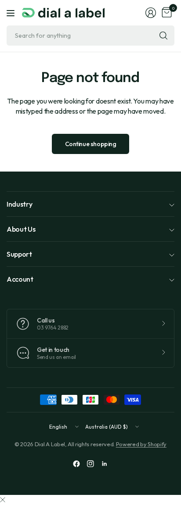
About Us (21, 229)
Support (19, 254)
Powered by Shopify (141, 444)
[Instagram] (90, 464)
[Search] (163, 35)
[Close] (2, 499)
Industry (19, 204)
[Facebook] (76, 464)
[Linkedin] (105, 464)
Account (20, 279)
